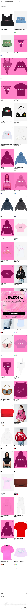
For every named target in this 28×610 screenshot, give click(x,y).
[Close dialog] (25, 290)
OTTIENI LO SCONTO (14, 313)
